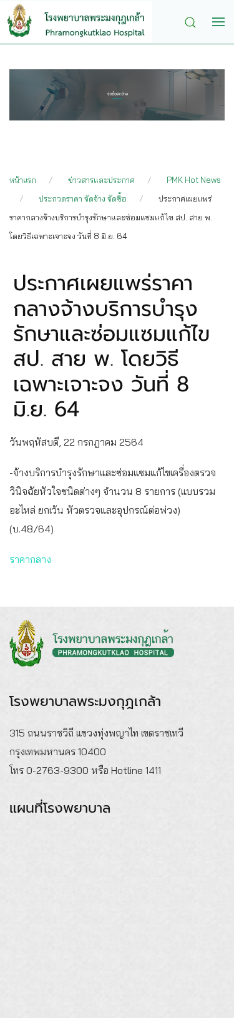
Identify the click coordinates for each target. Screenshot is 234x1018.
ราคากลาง (30, 559)
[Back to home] (85, 22)
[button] (193, 21)
